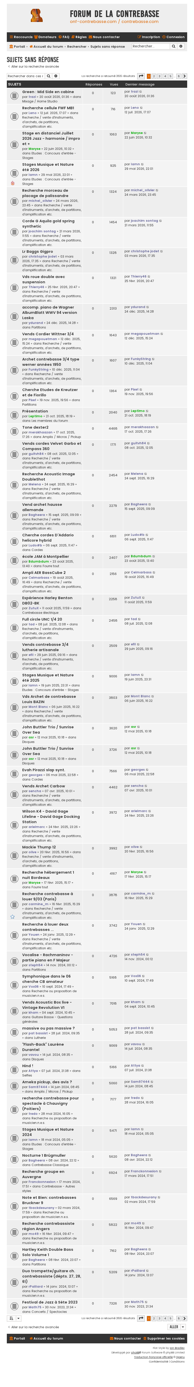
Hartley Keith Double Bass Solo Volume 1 (47, 1252)
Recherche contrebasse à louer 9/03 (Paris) (47, 896)
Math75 (35, 1307)
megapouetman (43, 339)
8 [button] (179, 76)
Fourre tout (51, 566)
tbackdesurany (41, 1208)
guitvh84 (36, 454)
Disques (28, 742)
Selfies (27, 1075)
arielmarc (37, 827)
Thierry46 (36, 287)
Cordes (37, 550)
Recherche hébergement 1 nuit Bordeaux (48, 875)
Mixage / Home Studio (39, 101)
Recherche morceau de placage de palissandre (45, 193)
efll (31, 655)
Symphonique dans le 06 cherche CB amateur (46, 979)
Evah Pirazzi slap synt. (43, 769)
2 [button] (154, 76)
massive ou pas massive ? (48, 1028)
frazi (32, 97)
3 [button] (159, 76)
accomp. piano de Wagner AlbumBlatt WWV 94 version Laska (49, 312)
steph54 (36, 965)
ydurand (36, 323)
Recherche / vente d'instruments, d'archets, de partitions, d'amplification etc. (48, 122)
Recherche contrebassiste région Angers (48, 1226)
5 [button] (171, 76)
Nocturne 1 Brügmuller (44, 1155)
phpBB (135, 1352)
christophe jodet (43, 256)
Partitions (39, 327)
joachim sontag (42, 231)
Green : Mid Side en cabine (48, 91)
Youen (34, 934)
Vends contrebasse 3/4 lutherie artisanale (45, 647)
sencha (35, 791)
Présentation (35, 411)
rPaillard (36, 1286)
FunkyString (38, 369)
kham (33, 1012)
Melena (35, 484)
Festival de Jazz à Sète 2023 (50, 1302)
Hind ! (27, 1065)
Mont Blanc (38, 707)
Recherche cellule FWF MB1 (48, 107)
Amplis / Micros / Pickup (61, 437)
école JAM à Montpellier (45, 556)
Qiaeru (180, 1357)
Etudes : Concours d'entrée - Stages (50, 690)
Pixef (32, 400)
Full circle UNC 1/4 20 (42, 619)
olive (32, 852)
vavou (34, 1054)
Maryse (34, 149)
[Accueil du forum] (37, 18)
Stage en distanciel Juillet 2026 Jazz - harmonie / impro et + (51, 138)
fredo (33, 1114)
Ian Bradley (177, 1348)
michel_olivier (40, 201)
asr (31, 737)
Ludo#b (35, 545)
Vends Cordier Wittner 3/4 (48, 334)
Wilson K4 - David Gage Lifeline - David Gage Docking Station (51, 816)
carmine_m (38, 904)
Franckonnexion (42, 1182)
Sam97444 (38, 1087)
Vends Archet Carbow (43, 786)
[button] (141, 76)
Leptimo (35, 416)
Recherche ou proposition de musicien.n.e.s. (45, 1214)
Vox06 (34, 986)
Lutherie (40, 1038)
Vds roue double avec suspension (43, 279)
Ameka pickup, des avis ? (47, 1082)
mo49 (34, 1234)
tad (32, 624)
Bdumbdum (39, 561)
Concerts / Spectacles (49, 1312)
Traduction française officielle (153, 1357)
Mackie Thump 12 (39, 847)
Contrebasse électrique (40, 613)
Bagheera (37, 515)
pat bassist (38, 1033)
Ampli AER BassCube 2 (44, 572)
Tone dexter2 (35, 427)
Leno (33, 113)
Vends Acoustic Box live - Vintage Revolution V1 (47, 1005)
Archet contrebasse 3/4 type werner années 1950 (50, 362)
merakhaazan (41, 432)
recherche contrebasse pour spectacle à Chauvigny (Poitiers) (50, 1103)
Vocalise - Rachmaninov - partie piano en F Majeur (47, 957)
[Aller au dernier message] (140, 91)
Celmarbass (39, 577)
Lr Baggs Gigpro (37, 251)
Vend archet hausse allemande (42, 507)
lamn (33, 175)
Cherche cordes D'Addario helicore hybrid (48, 538)
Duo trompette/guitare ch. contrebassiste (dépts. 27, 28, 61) (51, 1276)
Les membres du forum (50, 421)
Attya (33, 1071)
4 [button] (165, 76)
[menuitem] (45, 37)
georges (35, 775)
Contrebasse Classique (50, 1165)
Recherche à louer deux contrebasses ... (45, 927)
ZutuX (34, 608)
